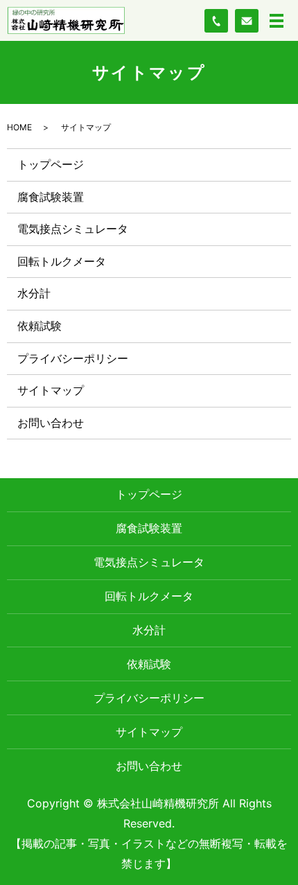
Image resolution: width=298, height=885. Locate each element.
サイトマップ (50, 390)
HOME (19, 127)
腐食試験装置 (50, 197)
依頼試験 (39, 326)
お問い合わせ (50, 423)
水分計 (34, 293)
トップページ (50, 164)
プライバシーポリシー (72, 358)
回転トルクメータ (61, 261)
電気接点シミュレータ (72, 229)
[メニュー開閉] (276, 21)
